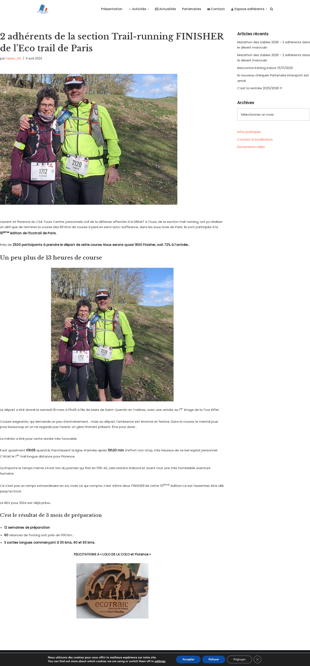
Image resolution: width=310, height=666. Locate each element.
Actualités (167, 9)
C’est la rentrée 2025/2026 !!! (259, 88)
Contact (218, 9)
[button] (148, 9)
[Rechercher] (271, 9)
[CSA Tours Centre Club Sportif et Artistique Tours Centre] (42, 9)
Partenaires (191, 9)
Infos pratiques (249, 132)
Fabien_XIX (13, 59)
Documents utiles (251, 147)
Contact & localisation (255, 139)
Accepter (188, 659)
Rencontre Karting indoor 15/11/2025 (265, 68)
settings (160, 661)
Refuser (214, 659)
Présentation (111, 9)
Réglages (239, 659)
